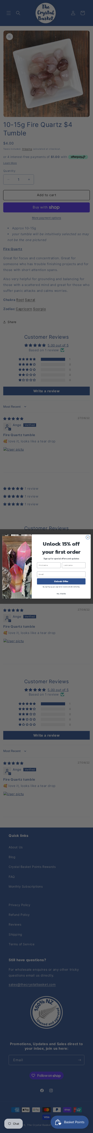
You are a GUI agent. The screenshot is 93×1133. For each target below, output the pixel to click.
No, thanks (61, 593)
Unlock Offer (61, 581)
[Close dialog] (88, 537)
